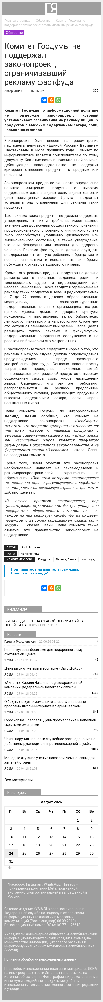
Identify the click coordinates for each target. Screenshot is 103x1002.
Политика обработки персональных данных (40, 959)
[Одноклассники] (51, 100)
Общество (14, 33)
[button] (94, 8)
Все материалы (18, 780)
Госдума (44, 559)
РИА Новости (31, 547)
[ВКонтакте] (45, 100)
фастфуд (88, 559)
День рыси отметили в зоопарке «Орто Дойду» (43, 668)
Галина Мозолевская (20, 641)
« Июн (9, 868)
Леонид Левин (66, 559)
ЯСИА (18, 91)
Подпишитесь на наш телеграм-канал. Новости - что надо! (46, 571)
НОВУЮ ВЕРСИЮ (42, 625)
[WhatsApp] (59, 100)
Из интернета (30, 553)
